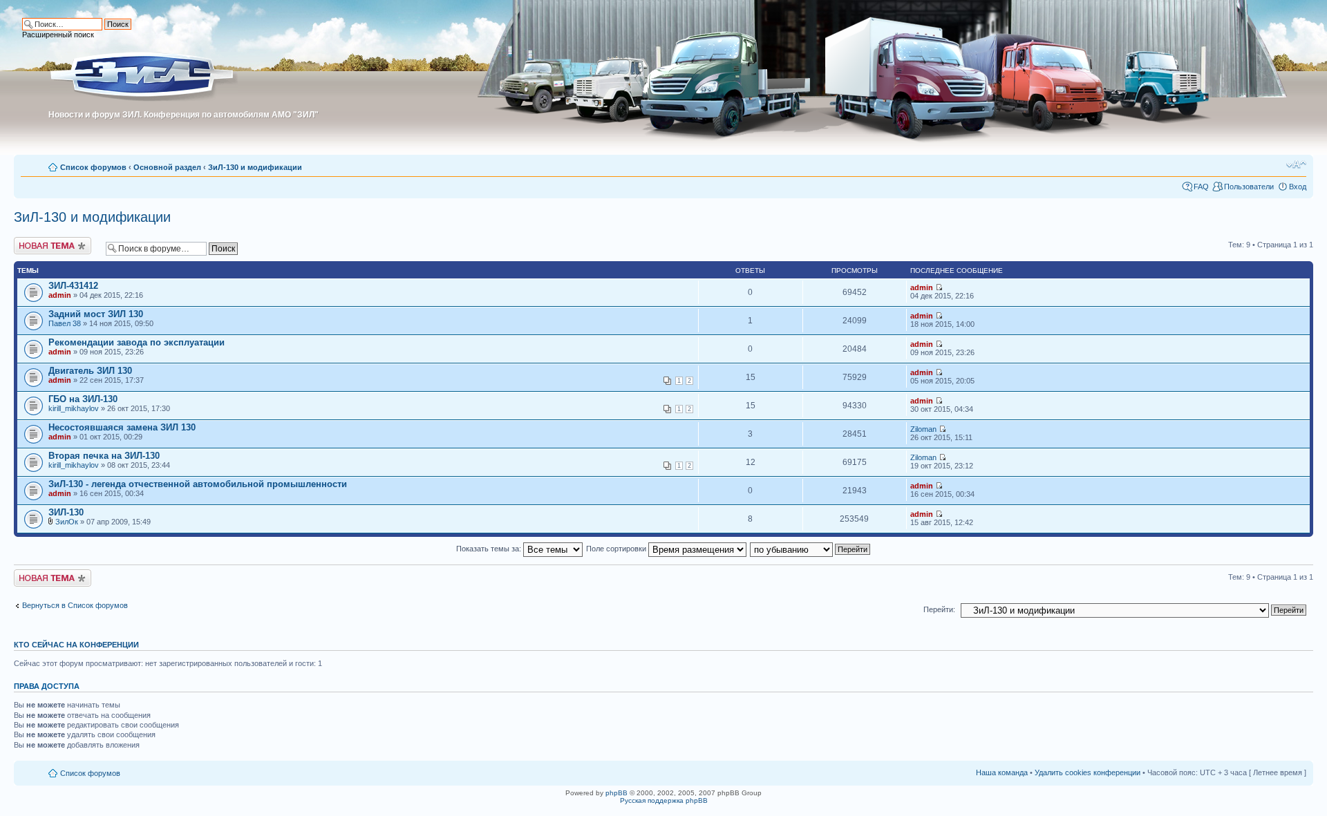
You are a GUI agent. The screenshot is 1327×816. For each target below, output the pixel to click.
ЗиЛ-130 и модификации (255, 167)
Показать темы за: (489, 548)
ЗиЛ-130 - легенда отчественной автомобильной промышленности (197, 484)
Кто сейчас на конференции (76, 645)
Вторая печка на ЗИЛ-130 (104, 455)
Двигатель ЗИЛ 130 (90, 371)
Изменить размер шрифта (1296, 164)
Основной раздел (167, 167)
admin (59, 295)
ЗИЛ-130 (66, 512)
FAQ (1201, 186)
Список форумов (93, 167)
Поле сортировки (617, 548)
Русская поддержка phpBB (664, 800)
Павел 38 (64, 323)
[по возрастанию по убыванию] (811, 548)
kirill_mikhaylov (73, 408)
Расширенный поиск (58, 34)
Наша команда (1002, 772)
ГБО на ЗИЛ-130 (82, 399)
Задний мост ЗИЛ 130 (95, 314)
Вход (1297, 186)
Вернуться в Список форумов (75, 605)
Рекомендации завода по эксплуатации (136, 342)
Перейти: (939, 609)
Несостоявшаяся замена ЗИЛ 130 (122, 427)
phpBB (616, 793)
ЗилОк (66, 522)
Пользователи (1249, 186)
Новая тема (34, 241)
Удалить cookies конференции (1087, 772)
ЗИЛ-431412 (73, 286)
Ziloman (923, 429)
